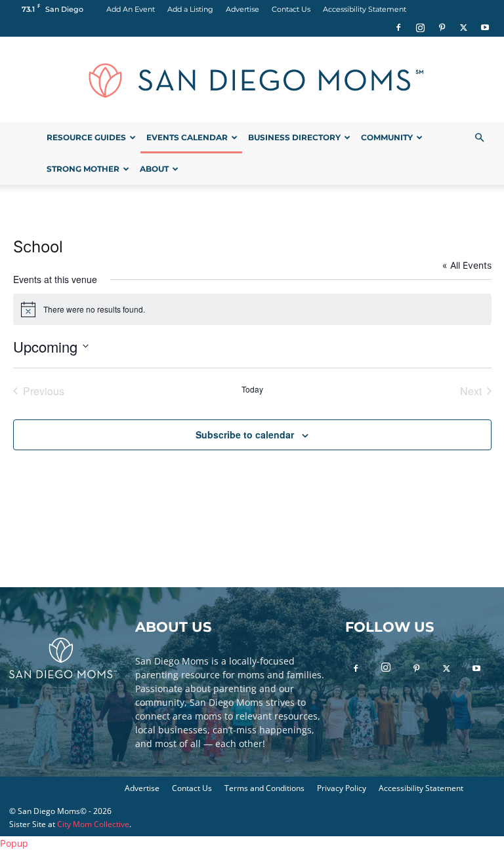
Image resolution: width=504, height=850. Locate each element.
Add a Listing (190, 9)
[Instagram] (420, 27)
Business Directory (294, 137)
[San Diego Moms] (252, 80)
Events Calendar (187, 137)
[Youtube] (485, 27)
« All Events (467, 265)
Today (252, 389)
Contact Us (291, 9)
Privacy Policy (341, 788)
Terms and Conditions (264, 788)
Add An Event (130, 9)
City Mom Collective (93, 824)
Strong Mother (83, 169)
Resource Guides (86, 137)
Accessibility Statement (364, 9)
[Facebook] (398, 27)
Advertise (242, 9)
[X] (463, 27)
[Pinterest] (442, 27)
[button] (479, 138)
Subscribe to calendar (245, 434)
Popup (14, 843)
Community (387, 137)
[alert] (252, 309)
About (154, 169)
